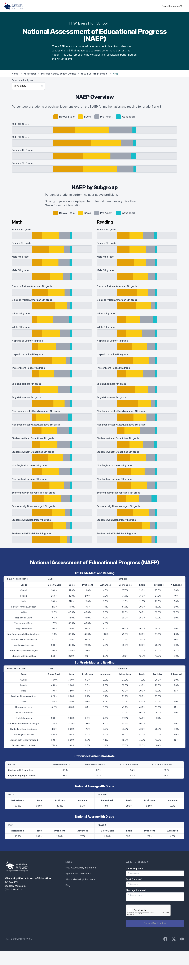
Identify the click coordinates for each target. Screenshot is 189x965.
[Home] (13, 5)
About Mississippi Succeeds (80, 879)
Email (134, 879)
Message (136, 890)
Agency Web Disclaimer (78, 873)
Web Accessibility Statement (80, 867)
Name (134, 868)
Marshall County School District (58, 73)
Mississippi (30, 73)
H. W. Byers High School (94, 73)
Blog (67, 885)
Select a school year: (23, 80)
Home (15, 73)
